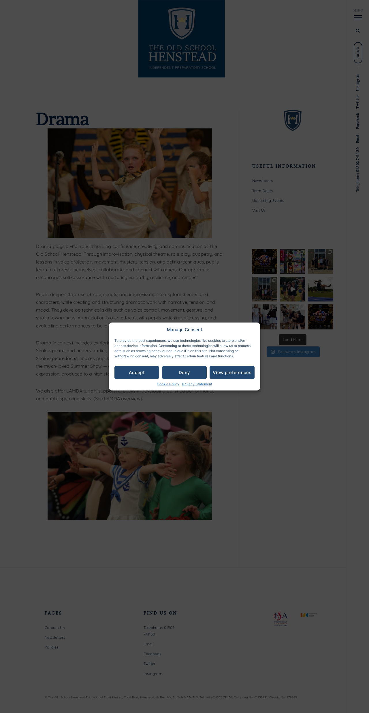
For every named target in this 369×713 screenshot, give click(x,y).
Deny (184, 372)
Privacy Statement (197, 384)
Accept (137, 372)
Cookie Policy (168, 384)
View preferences (232, 372)
